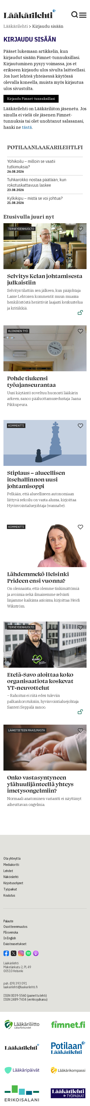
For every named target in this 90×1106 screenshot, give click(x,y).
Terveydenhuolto (21, 229)
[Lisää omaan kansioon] (80, 229)
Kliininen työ (18, 331)
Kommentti (16, 426)
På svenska (10, 932)
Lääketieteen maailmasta (26, 730)
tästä (27, 127)
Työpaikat (10, 889)
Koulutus (9, 895)
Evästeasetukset (15, 944)
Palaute (8, 921)
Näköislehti (10, 877)
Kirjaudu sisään (47, 26)
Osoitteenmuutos (15, 927)
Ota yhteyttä (12, 858)
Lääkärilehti (15, 26)
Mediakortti (11, 865)
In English (9, 938)
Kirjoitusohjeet (13, 883)
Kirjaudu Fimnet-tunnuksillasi (31, 99)
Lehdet (8, 871)
